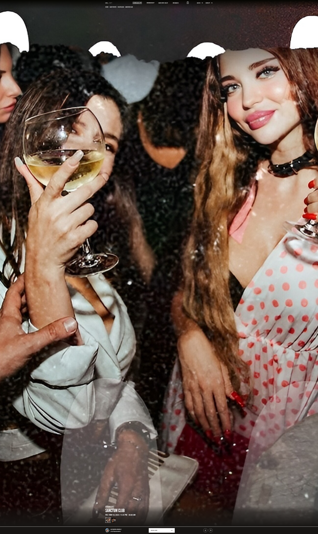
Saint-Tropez (113, 7)
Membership (150, 3)
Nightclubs (121, 7)
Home (106, 7)
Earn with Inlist (163, 3)
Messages (176, 3)
